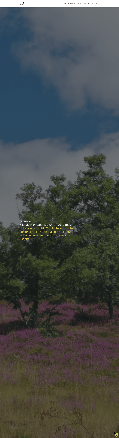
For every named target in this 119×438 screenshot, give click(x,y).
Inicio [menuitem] (65, 3)
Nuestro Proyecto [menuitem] (71, 3)
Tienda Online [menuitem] (86, 3)
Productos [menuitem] (79, 3)
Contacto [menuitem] (97, 3)
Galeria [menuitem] (92, 3)
